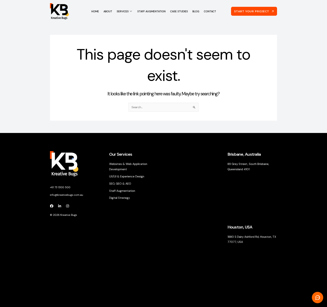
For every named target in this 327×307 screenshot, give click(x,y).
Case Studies (179, 11)
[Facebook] (51, 206)
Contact (210, 11)
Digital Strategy (119, 198)
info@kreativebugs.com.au (66, 195)
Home (95, 11)
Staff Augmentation (151, 11)
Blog (195, 11)
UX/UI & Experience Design (126, 176)
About (108, 11)
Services (123, 11)
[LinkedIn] (59, 206)
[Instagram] (67, 206)
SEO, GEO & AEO (120, 184)
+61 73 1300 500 (60, 187)
